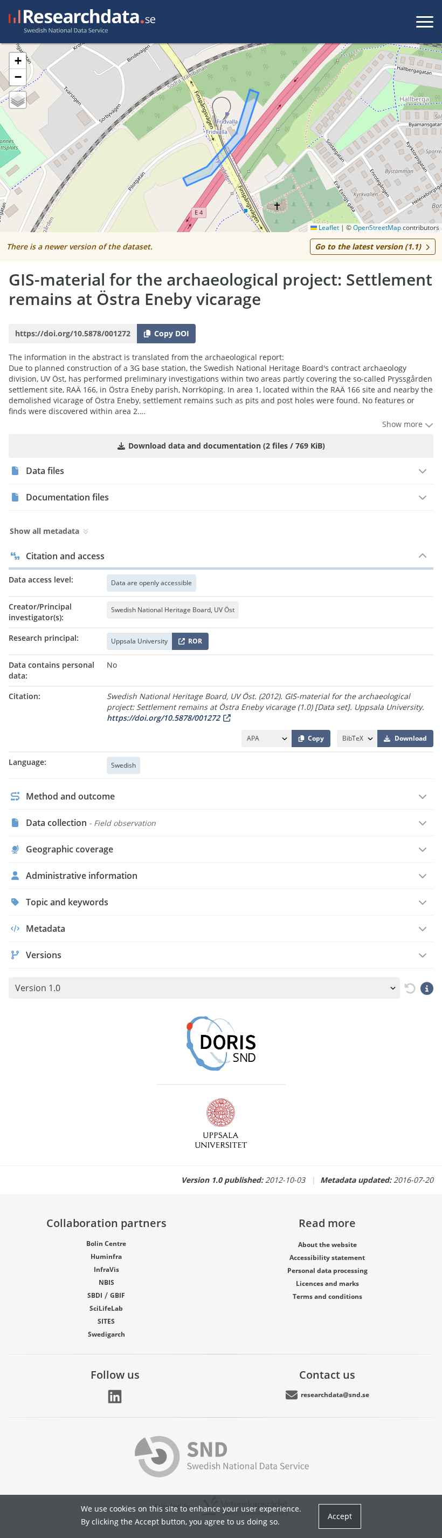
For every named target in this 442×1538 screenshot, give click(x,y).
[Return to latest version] (408, 988)
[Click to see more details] (426, 988)
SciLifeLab (106, 1308)
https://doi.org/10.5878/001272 (163, 718)
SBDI (94, 1295)
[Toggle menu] (425, 21)
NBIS (106, 1282)
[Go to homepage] (79, 21)
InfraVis (106, 1269)
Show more (403, 424)
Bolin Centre (106, 1243)
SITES (106, 1321)
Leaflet (328, 227)
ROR (193, 643)
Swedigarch (106, 1334)
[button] (18, 61)
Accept (340, 1516)
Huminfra (106, 1256)
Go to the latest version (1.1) (368, 246)
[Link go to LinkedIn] (114, 1396)
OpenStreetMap (377, 227)
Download (411, 738)
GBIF (117, 1295)
